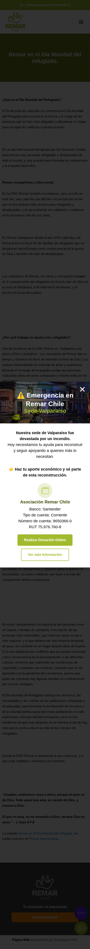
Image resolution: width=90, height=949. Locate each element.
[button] (82, 389)
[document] (45, 474)
